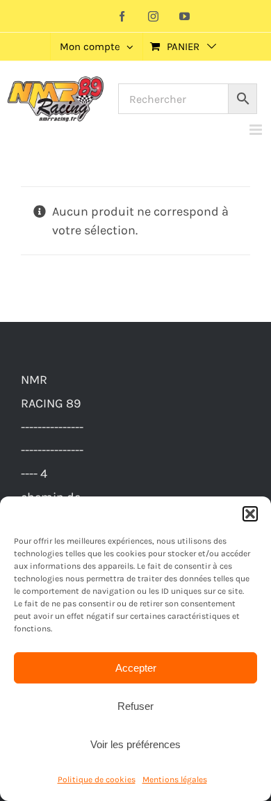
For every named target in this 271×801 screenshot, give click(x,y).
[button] (250, 514)
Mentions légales (174, 779)
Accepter (135, 668)
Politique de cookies (97, 779)
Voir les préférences (135, 744)
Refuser (135, 706)
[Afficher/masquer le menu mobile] (256, 129)
